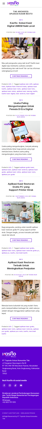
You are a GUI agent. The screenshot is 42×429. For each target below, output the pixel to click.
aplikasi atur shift (26, 84)
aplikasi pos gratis (8, 174)
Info (21, 20)
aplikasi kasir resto (14, 89)
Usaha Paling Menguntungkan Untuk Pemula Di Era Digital (21, 106)
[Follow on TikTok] (15, 385)
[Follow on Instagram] (10, 385)
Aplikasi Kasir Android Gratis (16, 86)
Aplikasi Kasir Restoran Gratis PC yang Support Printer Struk (21, 186)
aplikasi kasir (6, 170)
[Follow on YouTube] (21, 385)
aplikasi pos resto (16, 331)
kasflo (35, 91)
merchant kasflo (22, 253)
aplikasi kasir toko (28, 89)
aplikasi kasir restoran (24, 329)
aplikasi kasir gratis (27, 248)
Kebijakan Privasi (28, 413)
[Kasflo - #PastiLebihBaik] (13, 3)
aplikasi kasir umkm (9, 91)
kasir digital (30, 93)
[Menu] (3, 3)
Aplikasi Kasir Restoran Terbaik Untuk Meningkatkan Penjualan (21, 265)
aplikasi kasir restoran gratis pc (27, 250)
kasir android (20, 93)
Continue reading (21, 76)
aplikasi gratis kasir (27, 167)
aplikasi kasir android (19, 170)
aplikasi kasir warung (24, 91)
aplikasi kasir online (14, 172)
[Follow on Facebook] (4, 385)
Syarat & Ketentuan (10, 413)
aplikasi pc (6, 253)
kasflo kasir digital (8, 93)
